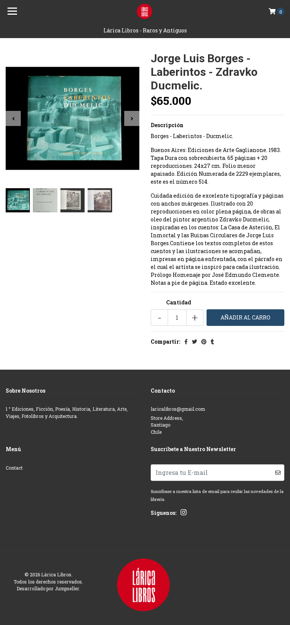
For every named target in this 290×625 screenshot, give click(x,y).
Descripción (167, 125)
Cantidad (178, 302)
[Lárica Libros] (145, 11)
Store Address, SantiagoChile (167, 425)
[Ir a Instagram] (183, 513)
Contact (14, 468)
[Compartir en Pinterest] (204, 341)
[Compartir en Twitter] (194, 341)
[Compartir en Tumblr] (212, 341)
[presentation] (13, 118)
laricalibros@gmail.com (178, 409)
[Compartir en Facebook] (186, 341)
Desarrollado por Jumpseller (48, 588)
